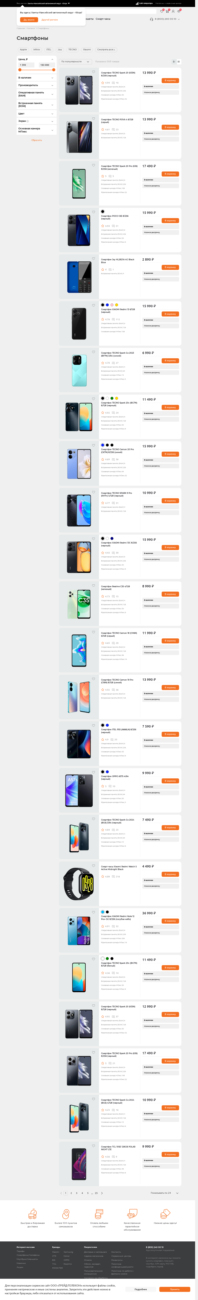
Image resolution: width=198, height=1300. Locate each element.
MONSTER (57, 1268)
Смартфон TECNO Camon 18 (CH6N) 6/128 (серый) (119, 634)
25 (96, 1193)
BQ (53, 1260)
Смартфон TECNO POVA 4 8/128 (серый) (117, 121)
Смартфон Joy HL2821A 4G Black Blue (117, 261)
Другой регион (50, 19)
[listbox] (48, 3)
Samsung (68, 1252)
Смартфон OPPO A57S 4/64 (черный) (115, 777)
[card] (174, 61)
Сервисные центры (121, 1256)
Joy (60, 50)
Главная (21, 28)
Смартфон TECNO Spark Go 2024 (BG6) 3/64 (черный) (117, 821)
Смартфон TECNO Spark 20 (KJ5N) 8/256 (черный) (118, 74)
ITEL (48, 50)
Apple (23, 50)
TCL (54, 1264)
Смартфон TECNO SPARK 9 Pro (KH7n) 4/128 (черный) (116, 494)
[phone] (178, 19)
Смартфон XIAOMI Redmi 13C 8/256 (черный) (119, 544)
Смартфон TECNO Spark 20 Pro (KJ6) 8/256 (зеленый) (119, 167)
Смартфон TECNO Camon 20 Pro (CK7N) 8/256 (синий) (117, 450)
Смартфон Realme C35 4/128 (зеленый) (115, 587)
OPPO (66, 1260)
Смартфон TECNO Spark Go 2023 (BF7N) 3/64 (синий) (117, 354)
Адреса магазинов (93, 1256)
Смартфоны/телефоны (28, 1255)
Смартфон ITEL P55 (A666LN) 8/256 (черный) (118, 731)
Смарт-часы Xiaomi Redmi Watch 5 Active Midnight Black (119, 868)
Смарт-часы (103, 19)
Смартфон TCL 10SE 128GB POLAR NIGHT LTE (118, 1148)
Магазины (159, 3)
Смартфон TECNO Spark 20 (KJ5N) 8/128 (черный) (118, 1008)
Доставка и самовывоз (95, 1252)
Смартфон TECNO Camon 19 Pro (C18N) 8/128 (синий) (117, 681)
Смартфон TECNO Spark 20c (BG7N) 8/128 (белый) (119, 964)
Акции (20, 1267)
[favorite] (94, 72)
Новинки (21, 1263)
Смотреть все (105, 50)
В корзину (170, 80)
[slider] (19, 69)
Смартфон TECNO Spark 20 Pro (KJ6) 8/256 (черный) (119, 1054)
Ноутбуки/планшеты (27, 1259)
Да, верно (29, 19)
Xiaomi (87, 50)
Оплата (88, 1260)
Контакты (116, 1252)
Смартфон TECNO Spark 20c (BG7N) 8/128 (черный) (119, 404)
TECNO (72, 50)
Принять (174, 1289)
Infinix (36, 50)
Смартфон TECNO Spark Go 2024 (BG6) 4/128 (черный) (117, 1101)
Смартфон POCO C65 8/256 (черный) (114, 217)
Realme (68, 1264)
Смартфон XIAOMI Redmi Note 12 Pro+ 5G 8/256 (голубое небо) (117, 917)
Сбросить (37, 140)
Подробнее (141, 1289)
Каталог (31, 28)
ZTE (54, 1256)
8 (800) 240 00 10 (165, 19)
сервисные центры (173, 3)
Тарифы (21, 1251)
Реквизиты (117, 1260)
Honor (67, 1256)
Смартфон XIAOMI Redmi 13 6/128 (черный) (118, 310)
